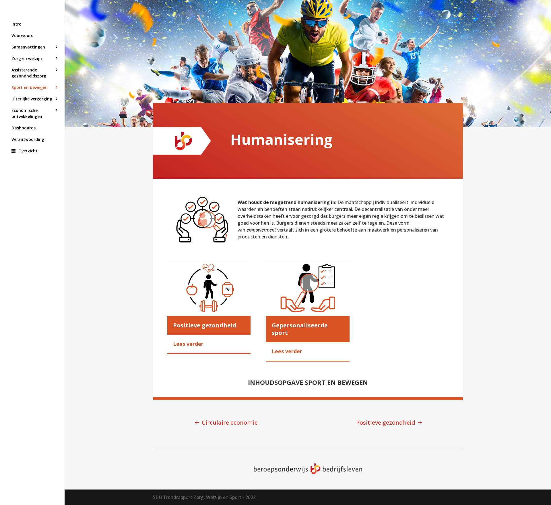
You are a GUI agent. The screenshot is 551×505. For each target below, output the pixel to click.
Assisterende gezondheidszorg (28, 73)
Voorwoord (22, 35)
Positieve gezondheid (385, 422)
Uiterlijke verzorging (31, 99)
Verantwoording (27, 139)
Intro (16, 24)
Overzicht (28, 151)
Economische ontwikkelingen (26, 113)
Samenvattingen (28, 47)
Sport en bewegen (29, 87)
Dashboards (23, 128)
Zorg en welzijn (26, 58)
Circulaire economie (230, 422)
